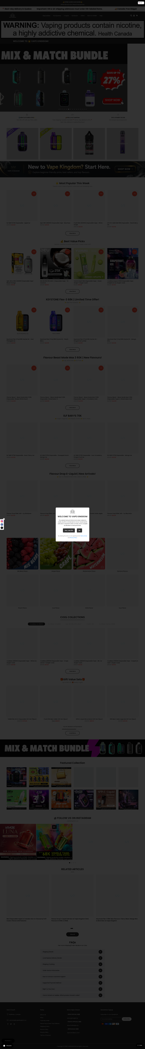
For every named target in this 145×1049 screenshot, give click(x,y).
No (79, 530)
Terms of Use (83, 536)
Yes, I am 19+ (69, 530)
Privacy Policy (73, 537)
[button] (141, 3)
